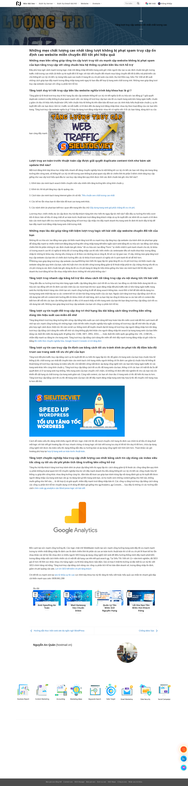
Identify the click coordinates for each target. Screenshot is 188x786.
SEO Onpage (79, 782)
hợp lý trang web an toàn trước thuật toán (66, 451)
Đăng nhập (166, 3)
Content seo (68, 782)
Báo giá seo (29, 3)
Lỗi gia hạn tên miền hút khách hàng (141, 608)
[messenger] (184, 768)
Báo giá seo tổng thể (54, 782)
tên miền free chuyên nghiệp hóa (49, 341)
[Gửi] (138, 3)
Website (85, 3)
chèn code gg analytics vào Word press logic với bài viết (59, 488)
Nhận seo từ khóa (135, 782)
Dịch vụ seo (101, 782)
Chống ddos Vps (147, 631)
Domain (96, 3)
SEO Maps (112, 782)
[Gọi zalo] (184, 759)
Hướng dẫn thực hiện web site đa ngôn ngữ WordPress (58, 631)
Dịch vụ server (46, 3)
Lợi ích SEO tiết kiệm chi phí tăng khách (73, 569)
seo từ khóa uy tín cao (65, 575)
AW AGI (152, 3)
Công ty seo (122, 782)
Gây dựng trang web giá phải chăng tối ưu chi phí (112, 208)
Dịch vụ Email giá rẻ (67, 3)
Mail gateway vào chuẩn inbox (78, 608)
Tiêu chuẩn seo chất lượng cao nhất (98, 195)
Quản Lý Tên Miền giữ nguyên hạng (109, 608)
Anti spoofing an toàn (47, 606)
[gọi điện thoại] (184, 749)
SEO (141, 21)
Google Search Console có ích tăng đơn (83, 341)
